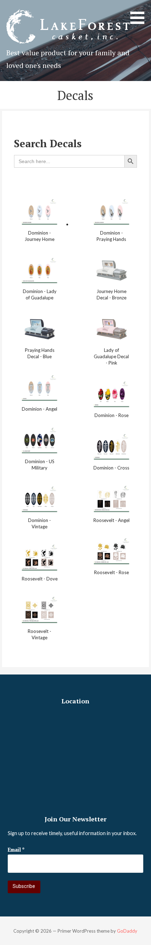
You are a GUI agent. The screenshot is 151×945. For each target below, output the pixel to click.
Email (16, 849)
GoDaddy (127, 931)
